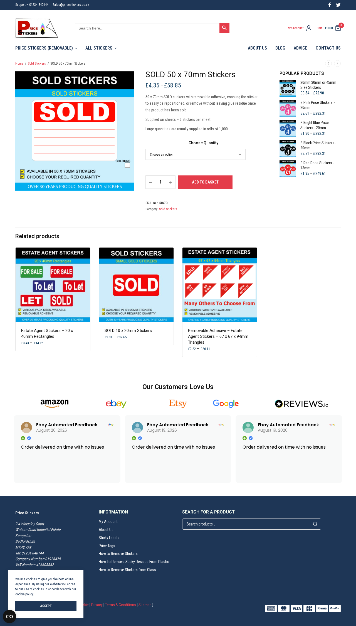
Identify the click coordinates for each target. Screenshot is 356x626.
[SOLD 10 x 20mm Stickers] (136, 285)
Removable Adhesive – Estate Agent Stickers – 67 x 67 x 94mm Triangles (218, 336)
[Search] (315, 524)
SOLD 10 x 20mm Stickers (128, 330)
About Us (257, 48)
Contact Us (328, 48)
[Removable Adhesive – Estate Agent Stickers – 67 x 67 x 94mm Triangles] (219, 285)
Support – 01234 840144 (31, 5)
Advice (300, 48)
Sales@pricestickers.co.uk (71, 5)
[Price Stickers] (36, 28)
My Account (108, 521)
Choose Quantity (203, 143)
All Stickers (98, 48)
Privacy (97, 605)
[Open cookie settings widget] (9, 616)
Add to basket (205, 182)
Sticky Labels (109, 537)
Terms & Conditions (120, 605)
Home (19, 63)
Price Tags (107, 545)
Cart (319, 28)
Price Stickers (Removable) (44, 48)
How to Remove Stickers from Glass (127, 570)
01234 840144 (32, 553)
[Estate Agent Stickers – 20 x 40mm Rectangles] (53, 285)
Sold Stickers (37, 63)
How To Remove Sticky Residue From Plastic (134, 561)
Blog (280, 48)
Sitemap (145, 605)
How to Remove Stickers (118, 553)
